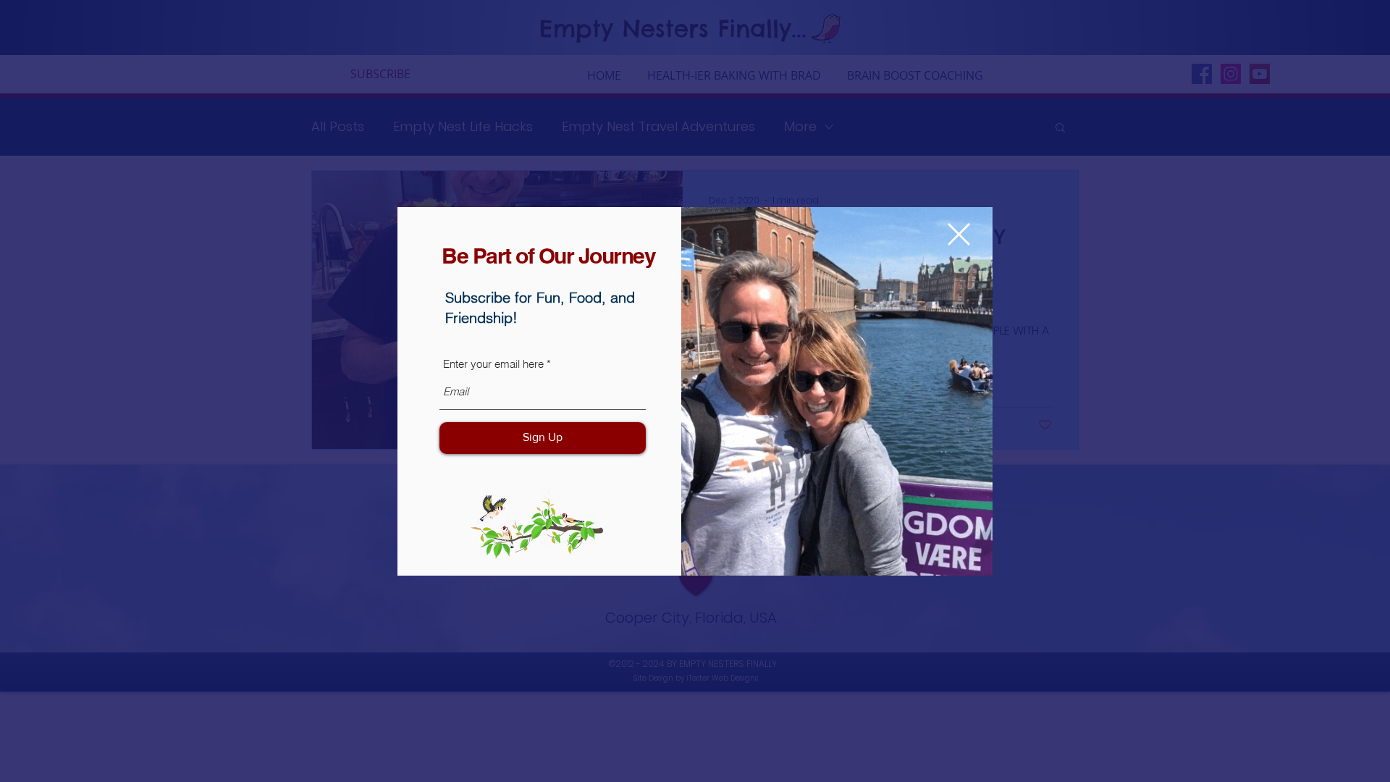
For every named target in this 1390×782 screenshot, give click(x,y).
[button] (959, 234)
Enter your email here (493, 363)
